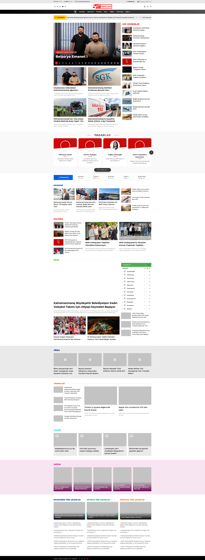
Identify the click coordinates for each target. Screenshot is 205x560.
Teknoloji (119, 11)
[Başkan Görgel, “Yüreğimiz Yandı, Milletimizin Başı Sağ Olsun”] (127, 72)
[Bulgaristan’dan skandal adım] (127, 111)
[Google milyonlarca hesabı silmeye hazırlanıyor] (58, 421)
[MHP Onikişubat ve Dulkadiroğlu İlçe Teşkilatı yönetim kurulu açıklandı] (127, 64)
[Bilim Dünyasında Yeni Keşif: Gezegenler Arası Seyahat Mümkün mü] (65, 359)
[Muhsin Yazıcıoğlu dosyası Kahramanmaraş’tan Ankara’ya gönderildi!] (58, 228)
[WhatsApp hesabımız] (65, 6)
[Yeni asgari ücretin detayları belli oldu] (126, 202)
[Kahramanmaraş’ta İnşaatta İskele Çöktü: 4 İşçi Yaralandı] (104, 107)
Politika (99, 11)
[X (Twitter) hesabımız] (57, 6)
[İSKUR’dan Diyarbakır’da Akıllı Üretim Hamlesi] (109, 194)
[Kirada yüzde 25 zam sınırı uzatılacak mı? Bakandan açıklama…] (126, 210)
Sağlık (112, 11)
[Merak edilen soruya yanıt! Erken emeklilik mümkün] (127, 119)
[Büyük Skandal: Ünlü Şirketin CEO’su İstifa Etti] (115, 359)
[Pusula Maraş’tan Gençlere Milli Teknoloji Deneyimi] (58, 403)
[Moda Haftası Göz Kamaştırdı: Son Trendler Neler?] (139, 359)
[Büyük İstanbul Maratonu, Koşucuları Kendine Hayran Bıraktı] (90, 359)
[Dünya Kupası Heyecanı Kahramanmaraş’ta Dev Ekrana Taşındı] (70, 325)
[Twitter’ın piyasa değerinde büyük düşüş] (100, 395)
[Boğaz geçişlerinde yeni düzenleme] (127, 104)
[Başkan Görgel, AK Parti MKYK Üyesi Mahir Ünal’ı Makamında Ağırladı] (58, 236)
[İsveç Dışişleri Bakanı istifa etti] (127, 96)
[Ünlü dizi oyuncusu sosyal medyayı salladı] (90, 439)
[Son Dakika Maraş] (102, 8)
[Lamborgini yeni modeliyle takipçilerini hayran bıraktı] (115, 439)
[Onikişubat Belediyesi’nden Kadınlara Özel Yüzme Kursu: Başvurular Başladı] (126, 335)
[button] (75, 12)
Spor (105, 11)
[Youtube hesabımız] (63, 6)
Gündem (82, 11)
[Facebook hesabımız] (55, 6)
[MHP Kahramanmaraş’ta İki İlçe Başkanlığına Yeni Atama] (58, 253)
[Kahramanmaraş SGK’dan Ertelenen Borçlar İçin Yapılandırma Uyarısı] (104, 76)
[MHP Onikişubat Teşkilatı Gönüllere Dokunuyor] (127, 80)
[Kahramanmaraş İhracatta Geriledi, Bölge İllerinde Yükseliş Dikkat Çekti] (86, 194)
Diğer (127, 11)
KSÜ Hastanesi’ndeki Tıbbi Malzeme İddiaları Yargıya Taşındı (132, 17)
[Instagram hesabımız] (60, 6)
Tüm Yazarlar (102, 170)
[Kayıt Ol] (144, 6)
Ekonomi (90, 11)
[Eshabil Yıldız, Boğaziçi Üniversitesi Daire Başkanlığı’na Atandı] (127, 88)
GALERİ (58, 1)
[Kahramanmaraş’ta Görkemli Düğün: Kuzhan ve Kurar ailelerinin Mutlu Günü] (127, 48)
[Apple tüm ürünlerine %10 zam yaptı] (135, 395)
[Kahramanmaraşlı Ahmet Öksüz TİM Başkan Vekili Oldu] (64, 194)
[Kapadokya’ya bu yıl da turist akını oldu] (65, 439)
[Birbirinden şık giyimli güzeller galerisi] (139, 439)
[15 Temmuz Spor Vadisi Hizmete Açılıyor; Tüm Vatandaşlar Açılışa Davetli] (103, 325)
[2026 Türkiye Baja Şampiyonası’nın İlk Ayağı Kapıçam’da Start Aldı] (126, 318)
